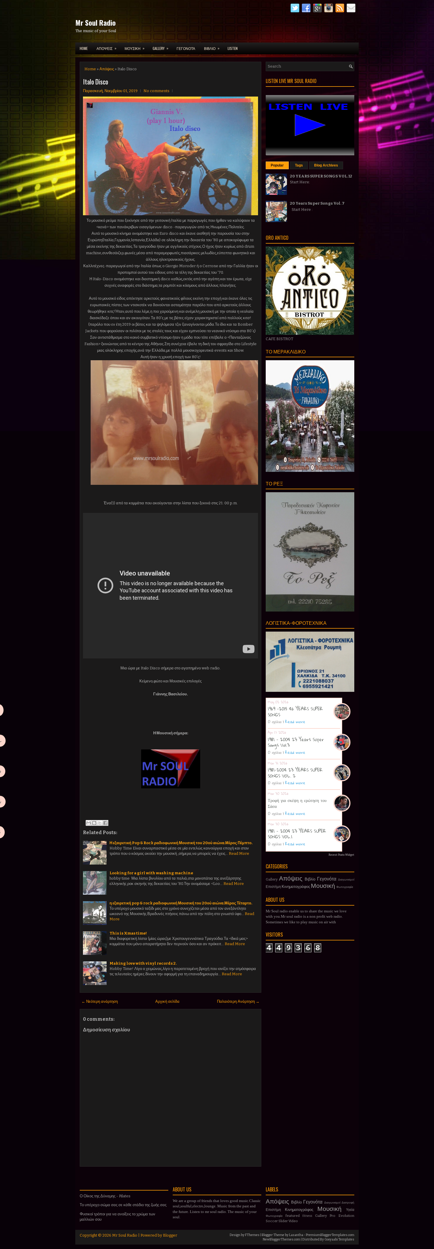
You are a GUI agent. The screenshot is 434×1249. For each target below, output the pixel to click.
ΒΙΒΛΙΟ (211, 48)
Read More (239, 853)
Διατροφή (348, 1202)
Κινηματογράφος (296, 886)
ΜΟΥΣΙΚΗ (134, 48)
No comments (156, 91)
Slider (283, 1221)
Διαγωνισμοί (346, 879)
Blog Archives (326, 165)
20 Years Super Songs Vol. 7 (317, 203)
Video (293, 1221)
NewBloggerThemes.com (281, 1239)
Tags (299, 165)
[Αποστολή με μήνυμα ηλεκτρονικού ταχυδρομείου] (89, 823)
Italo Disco (95, 81)
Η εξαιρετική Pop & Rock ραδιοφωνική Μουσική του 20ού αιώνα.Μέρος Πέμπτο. (181, 843)
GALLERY (160, 48)
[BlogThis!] (94, 823)
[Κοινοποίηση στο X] (100, 823)
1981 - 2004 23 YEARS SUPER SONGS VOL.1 (297, 834)
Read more (295, 721)
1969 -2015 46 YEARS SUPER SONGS (295, 712)
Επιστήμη (273, 887)
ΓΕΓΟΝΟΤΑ (186, 48)
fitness (307, 1216)
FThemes (252, 1235)
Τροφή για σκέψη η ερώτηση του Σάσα (297, 803)
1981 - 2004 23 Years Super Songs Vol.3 (296, 742)
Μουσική (323, 886)
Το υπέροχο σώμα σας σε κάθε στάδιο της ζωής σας (123, 1205)
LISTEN (233, 48)
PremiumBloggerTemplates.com (330, 1235)
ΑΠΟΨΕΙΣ (106, 48)
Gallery (272, 879)
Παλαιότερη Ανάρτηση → (238, 1001)
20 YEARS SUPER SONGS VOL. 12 (321, 176)
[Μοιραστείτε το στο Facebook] (105, 823)
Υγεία (350, 1210)
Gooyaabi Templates (339, 1239)
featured (292, 1216)
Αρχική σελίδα (167, 1001)
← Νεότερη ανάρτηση (99, 1001)
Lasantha (296, 1235)
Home (84, 48)
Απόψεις (106, 69)
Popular (277, 165)
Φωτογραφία (344, 887)
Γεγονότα (326, 879)
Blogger (170, 1235)
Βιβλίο (310, 879)
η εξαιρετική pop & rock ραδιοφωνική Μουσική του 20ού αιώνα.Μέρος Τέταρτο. (181, 903)
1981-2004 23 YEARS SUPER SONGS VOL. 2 (295, 773)
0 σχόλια (274, 721)
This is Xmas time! (128, 933)
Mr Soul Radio (95, 22)
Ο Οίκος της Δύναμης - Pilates (105, 1196)
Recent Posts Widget (341, 854)
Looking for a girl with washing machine (151, 873)
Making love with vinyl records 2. (143, 963)
